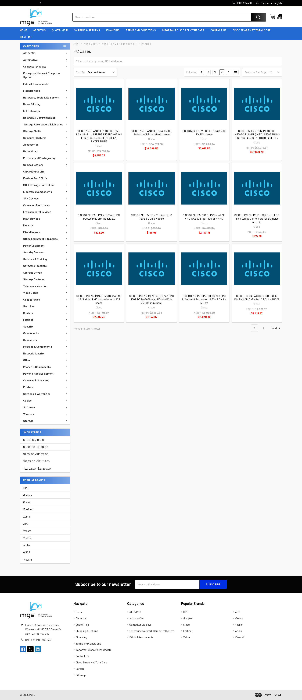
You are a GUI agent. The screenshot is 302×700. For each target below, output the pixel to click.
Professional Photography (39, 158)
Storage (28, 420)
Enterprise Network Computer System (41, 75)
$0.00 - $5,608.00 (33, 439)
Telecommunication (35, 286)
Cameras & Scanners (36, 380)
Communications (33, 164)
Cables (27, 400)
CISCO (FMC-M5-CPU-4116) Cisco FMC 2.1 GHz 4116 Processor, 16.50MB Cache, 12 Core (204, 299)
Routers (28, 313)
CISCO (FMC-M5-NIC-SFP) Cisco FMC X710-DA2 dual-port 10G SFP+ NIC (204, 216)
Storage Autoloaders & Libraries (43, 124)
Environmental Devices (37, 211)
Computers (30, 340)
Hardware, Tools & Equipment (41, 97)
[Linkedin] (38, 649)
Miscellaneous (32, 232)
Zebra (26, 516)
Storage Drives (32, 272)
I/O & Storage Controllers (39, 185)
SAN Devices (31, 198)
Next (274, 328)
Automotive (30, 59)
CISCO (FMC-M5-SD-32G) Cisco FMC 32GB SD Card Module (151, 216)
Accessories (30, 144)
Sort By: (80, 72)
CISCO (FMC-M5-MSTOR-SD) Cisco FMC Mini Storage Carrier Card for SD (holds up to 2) (256, 218)
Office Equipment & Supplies (40, 238)
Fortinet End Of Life (35, 178)
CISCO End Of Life (34, 171)
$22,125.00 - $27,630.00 (37, 468)
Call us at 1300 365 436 (38, 639)
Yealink (27, 538)
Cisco (26, 502)
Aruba (26, 545)
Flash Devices (31, 90)
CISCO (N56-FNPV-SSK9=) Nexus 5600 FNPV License (204, 132)
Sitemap (81, 675)
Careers (25, 36)
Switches (28, 306)
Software (29, 407)
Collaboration (31, 299)
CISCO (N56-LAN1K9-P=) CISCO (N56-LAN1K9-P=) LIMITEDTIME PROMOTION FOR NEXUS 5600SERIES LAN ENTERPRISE (99, 136)
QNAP (26, 552)
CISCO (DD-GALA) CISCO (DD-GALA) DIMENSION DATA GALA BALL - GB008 (256, 297)
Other (26, 360)
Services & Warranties (37, 393)
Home (23, 30)
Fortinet (28, 319)
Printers (28, 387)
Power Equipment (34, 245)
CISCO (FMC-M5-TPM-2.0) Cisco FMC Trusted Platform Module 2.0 (99, 216)
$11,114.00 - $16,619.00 (35, 454)
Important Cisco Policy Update (183, 30)
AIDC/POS (29, 53)
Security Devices (33, 252)
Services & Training (35, 259)
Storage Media (32, 131)
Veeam (27, 530)
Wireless (28, 414)
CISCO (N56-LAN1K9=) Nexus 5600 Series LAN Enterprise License (151, 132)
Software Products (35, 265)
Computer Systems (34, 137)
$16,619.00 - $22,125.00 (36, 461)
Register (278, 3)
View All (27, 559)
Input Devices (31, 218)
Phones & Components (37, 366)
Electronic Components (37, 191)
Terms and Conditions (141, 30)
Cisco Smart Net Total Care (252, 30)
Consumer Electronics (36, 205)
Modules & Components (37, 346)
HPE (25, 487)
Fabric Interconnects (35, 84)
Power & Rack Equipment (38, 373)
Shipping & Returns (87, 30)
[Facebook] (23, 649)
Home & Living (31, 104)
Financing (113, 30)
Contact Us (218, 30)
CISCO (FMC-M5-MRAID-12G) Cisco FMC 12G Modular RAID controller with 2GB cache (98, 299)
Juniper (27, 495)
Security (28, 326)
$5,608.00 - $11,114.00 (35, 447)
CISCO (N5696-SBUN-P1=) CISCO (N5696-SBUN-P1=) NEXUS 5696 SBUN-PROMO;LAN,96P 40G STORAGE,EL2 (257, 134)
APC (25, 523)
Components (31, 333)
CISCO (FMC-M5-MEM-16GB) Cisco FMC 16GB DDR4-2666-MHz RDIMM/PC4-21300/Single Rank (151, 299)
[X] (30, 649)
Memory (28, 225)
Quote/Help (60, 30)
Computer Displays (34, 66)
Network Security (33, 353)
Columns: (191, 72)
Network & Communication (39, 117)
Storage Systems (33, 279)
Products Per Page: (256, 72)
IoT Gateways (31, 110)
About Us (39, 30)
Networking (30, 151)
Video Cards (30, 292)
